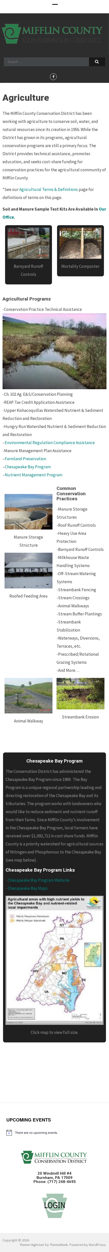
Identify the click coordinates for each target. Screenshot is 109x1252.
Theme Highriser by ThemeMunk (44, 1244)
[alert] (54, 1133)
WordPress (97, 1244)
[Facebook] (53, 76)
